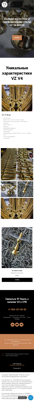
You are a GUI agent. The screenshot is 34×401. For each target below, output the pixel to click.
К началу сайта (16, 368)
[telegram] (21, 325)
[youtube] (17, 325)
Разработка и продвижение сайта (17, 365)
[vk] (13, 325)
